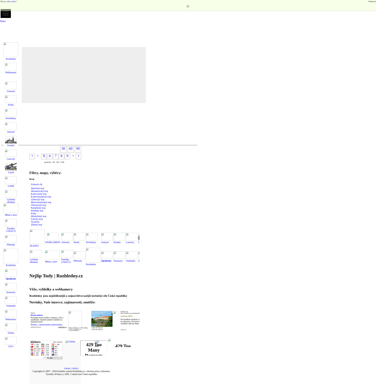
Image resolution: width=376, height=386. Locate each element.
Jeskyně (105, 242)
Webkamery (10, 72)
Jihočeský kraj (37, 188)
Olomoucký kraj (38, 205)
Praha (33, 213)
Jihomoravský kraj (39, 191)
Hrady (76, 242)
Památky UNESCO (11, 229)
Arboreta (65, 242)
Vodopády (130, 261)
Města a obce (51, 261)
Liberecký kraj (37, 199)
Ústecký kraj (37, 219)
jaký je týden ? (12, 1)
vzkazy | (68, 368)
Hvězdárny (91, 242)
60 (70, 148)
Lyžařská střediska (34, 260)
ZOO (10, 346)
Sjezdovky (106, 261)
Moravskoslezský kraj (41, 202)
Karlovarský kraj (38, 194)
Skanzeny (118, 261)
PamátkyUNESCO (66, 260)
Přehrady (78, 261)
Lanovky (130, 242)
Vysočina (35, 222)
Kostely (117, 242)
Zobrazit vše (36, 184)
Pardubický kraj (38, 208)
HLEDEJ (34, 246)
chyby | (75, 368)
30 (63, 148)
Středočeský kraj (38, 216)
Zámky (11, 333)
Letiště (11, 186)
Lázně (11, 172)
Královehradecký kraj (41, 196)
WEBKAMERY (53, 242)
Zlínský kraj (36, 224)
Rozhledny (91, 264)
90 (78, 148)
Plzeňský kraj (37, 210)
